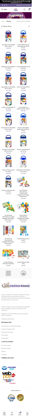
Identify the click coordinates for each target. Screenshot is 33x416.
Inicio (2, 21)
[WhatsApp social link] (7, 5)
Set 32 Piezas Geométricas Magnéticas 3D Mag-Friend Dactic (8, 241)
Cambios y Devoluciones (8, 329)
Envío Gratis (4, 335)
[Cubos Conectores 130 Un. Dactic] (8, 182)
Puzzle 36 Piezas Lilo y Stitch (23, 239)
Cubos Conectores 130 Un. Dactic (8, 191)
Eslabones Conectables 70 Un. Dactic (23, 170)
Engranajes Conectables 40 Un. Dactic (8, 87)
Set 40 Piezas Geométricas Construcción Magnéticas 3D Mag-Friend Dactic (23, 193)
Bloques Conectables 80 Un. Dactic (8, 67)
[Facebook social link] (2, 5)
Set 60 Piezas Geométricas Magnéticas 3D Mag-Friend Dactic (23, 218)
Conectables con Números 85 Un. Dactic (23, 108)
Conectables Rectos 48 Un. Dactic (23, 67)
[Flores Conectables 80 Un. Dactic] (23, 141)
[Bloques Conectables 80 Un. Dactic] (8, 58)
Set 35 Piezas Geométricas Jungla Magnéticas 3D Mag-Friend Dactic (8, 218)
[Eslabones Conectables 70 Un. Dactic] (23, 162)
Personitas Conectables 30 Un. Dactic (8, 128)
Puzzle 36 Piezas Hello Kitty (23, 262)
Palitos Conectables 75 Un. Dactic (8, 108)
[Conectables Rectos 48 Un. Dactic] (23, 58)
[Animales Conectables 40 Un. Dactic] (8, 36)
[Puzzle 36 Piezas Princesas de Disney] (8, 254)
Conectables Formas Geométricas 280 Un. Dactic (23, 46)
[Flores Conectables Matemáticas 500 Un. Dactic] (23, 119)
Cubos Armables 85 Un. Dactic (23, 87)
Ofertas (3, 351)
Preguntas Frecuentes (7, 332)
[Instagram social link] (4, 5)
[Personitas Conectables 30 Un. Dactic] (8, 119)
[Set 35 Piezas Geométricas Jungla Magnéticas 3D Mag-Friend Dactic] (8, 207)
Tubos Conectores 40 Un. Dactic (8, 170)
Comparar (4, 354)
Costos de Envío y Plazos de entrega (11, 326)
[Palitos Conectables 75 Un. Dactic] (8, 99)
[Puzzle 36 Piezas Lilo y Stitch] (23, 230)
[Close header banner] (29, 1)
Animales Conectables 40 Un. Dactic (8, 45)
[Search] (24, 9)
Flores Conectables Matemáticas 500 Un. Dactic (23, 129)
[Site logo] (16, 9)
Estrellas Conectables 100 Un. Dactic (8, 150)
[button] (8, 40)
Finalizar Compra (6, 348)
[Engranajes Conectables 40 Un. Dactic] (8, 79)
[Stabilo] (23, 273)
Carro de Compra (6, 345)
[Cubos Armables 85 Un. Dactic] (23, 79)
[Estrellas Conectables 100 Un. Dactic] (8, 141)
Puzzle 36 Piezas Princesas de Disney (8, 262)
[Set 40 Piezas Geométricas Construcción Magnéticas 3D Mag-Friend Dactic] (23, 182)
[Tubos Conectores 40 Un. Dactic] (8, 162)
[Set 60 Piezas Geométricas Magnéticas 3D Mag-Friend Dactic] (23, 207)
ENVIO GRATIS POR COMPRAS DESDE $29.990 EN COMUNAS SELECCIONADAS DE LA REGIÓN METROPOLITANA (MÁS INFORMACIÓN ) (16, 1)
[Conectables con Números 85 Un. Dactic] (23, 99)
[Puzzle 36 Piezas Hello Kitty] (23, 254)
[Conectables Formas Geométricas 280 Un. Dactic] (23, 36)
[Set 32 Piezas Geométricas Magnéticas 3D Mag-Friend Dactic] (8, 230)
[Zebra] (8, 273)
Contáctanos (4, 338)
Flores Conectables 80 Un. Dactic (23, 150)
